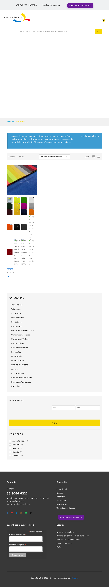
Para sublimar (17, 373)
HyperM (75, 578)
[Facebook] (7, 512)
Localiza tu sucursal (51, 5)
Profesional (16, 386)
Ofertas (14, 369)
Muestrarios (61, 504)
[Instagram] (21, 513)
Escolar (59, 493)
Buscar (98, 31)
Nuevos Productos (19, 365)
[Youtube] (12, 512)
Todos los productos (65, 508)
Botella (15, 452)
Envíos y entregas (64, 543)
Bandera (16, 444)
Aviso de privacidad (65, 532)
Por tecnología (17, 343)
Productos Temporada (21, 382)
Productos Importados (21, 378)
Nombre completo (17, 544)
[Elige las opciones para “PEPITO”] (15, 194)
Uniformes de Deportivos (22, 330)
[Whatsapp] (26, 513)
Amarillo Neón (18, 441)
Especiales (16, 352)
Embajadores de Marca (80, 6)
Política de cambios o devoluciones (72, 536)
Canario (16, 456)
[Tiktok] (30, 513)
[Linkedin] (16, 512)
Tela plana (15, 309)
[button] (9, 276)
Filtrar (54, 423)
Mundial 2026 (17, 360)
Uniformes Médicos (20, 339)
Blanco (15, 448)
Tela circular (16, 305)
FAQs (58, 547)
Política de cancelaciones (68, 539)
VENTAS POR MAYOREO (26, 5)
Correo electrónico (17, 534)
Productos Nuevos (19, 348)
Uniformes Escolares (20, 335)
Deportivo (60, 497)
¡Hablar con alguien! (90, 136)
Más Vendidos (17, 318)
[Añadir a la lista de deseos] (27, 194)
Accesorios (16, 313)
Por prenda (16, 326)
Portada (10, 122)
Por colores (16, 322)
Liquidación (16, 356)
